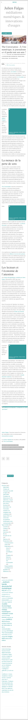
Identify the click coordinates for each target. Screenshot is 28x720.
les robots (13, 71)
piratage (8, 615)
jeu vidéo (10, 600)
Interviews (5, 532)
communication (5, 592)
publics (9, 619)
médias (16, 445)
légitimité (10, 602)
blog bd (4, 590)
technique (10, 631)
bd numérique (7, 587)
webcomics (8, 638)
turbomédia (9, 634)
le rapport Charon (4, 118)
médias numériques (6, 447)
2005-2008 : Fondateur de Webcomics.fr (6, 496)
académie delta (5, 580)
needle (11, 613)
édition (4, 640)
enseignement (5, 594)
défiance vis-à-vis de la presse (17, 254)
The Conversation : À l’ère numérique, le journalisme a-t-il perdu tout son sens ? (14, 49)
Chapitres (8, 555)
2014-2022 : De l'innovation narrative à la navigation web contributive (7, 510)
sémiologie (4, 630)
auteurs (6, 582)
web (3, 638)
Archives (4, 485)
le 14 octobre (20, 77)
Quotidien (5, 569)
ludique (5, 602)
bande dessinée (5, 445)
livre (3, 602)
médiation (5, 613)
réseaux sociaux (5, 449)
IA (6, 598)
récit (3, 621)
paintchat (4, 615)
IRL (4, 533)
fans (9, 594)
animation (10, 580)
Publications (5, 58)
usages (20, 449)
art (2, 582)
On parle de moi (7, 535)
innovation (12, 445)
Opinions (5, 539)
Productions (21, 56)
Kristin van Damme (19, 311)
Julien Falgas (5, 432)
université (4, 636)
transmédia (4, 634)
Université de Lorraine (7, 436)
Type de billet (5, 525)
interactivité (5, 600)
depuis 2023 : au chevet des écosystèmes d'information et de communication (7, 519)
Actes (7, 548)
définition (11, 592)
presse (22, 447)
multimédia (4, 607)
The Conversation (13, 58)
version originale (7, 439)
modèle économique (15, 447)
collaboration (9, 590)
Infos (4, 530)
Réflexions (6, 571)
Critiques (5, 528)
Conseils (5, 526)
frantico (3, 596)
